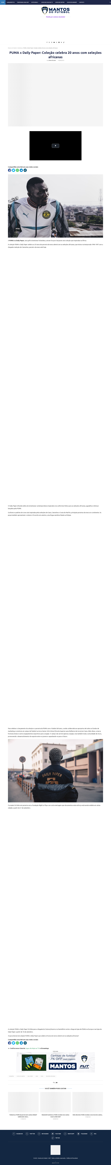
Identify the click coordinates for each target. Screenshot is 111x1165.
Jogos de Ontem (59, 2)
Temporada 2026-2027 (23, 2)
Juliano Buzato (52, 60)
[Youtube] (54, 42)
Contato (81, 2)
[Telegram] (59, 42)
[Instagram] (51, 42)
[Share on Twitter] (55, 1082)
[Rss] (61, 42)
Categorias (34, 2)
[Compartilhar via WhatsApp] (17, 170)
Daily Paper (30, 1076)
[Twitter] (49, 42)
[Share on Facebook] (53, 1082)
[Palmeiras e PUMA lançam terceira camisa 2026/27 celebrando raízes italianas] (23, 1102)
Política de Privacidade (72, 1158)
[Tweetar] (13, 170)
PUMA (42, 1076)
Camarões (11, 1076)
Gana (37, 1076)
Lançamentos (11, 2)
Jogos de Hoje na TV (47, 2)
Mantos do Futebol (12, 48)
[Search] (110, 2)
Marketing (20, 48)
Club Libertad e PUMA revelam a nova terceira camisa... (88, 1115)
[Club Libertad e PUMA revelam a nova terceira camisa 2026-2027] (87, 1102)
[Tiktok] (63, 42)
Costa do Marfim (21, 1076)
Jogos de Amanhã (72, 2)
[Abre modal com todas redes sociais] (25, 170)
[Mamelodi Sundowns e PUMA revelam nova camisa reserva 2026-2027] (55, 1102)
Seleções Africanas (50, 1076)
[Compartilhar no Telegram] (21, 170)
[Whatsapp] (56, 42)
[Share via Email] (56, 1082)
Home (2, 2)
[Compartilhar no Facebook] (9, 170)
